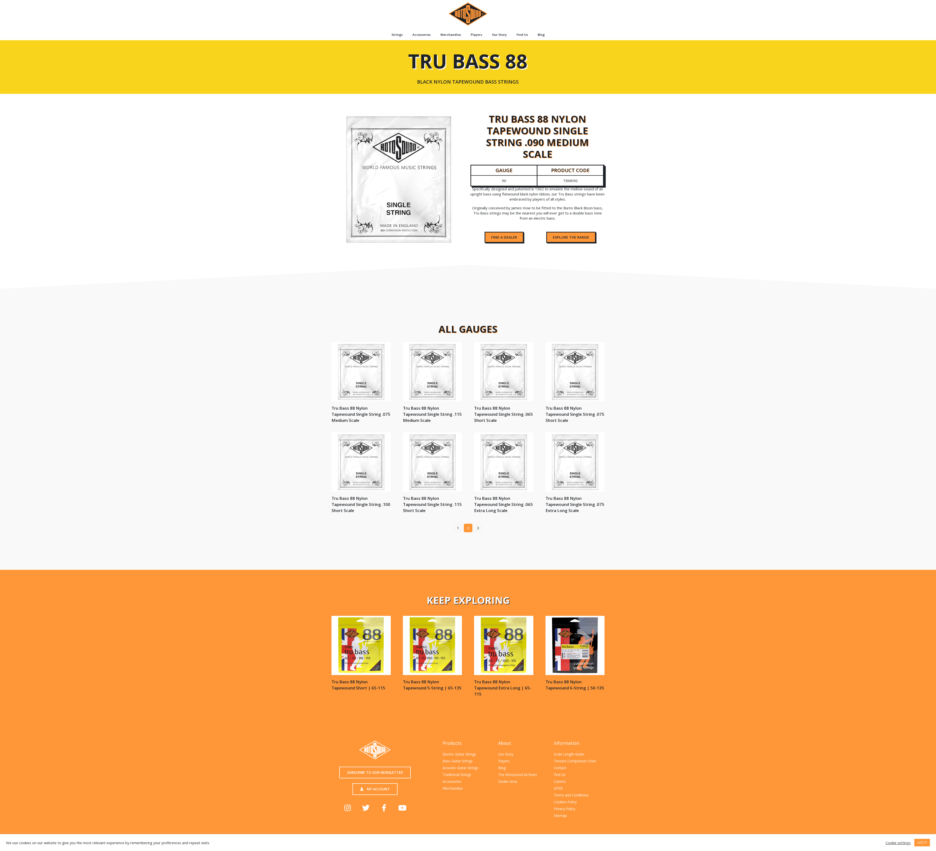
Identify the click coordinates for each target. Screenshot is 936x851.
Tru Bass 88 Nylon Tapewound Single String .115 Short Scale (432, 504)
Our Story (499, 34)
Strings (397, 34)
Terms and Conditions (571, 795)
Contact (560, 767)
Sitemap (560, 815)
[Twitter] (366, 808)
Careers (560, 781)
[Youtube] (402, 808)
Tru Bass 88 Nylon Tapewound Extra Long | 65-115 (502, 688)
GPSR (558, 788)
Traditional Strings (457, 774)
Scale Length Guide (569, 754)
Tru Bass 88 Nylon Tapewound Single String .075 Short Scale (575, 414)
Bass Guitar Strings (458, 761)
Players (476, 34)
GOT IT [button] (922, 842)
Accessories (421, 34)
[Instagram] (348, 808)
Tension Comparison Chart (575, 761)
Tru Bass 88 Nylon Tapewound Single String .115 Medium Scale (432, 414)
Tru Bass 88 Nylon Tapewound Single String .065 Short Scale (503, 414)
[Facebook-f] (384, 808)
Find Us (522, 34)
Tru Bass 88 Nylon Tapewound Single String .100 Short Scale (361, 504)
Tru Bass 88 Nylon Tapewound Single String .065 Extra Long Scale (503, 504)
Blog (541, 34)
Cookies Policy (565, 802)
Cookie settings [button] (898, 843)
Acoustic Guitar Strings (460, 767)
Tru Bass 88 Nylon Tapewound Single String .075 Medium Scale (361, 414)
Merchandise (450, 34)
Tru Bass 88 (467, 66)
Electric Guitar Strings (459, 754)
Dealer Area (507, 781)
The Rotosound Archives (517, 774)
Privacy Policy (564, 808)
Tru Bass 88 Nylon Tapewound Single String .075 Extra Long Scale (575, 504)
